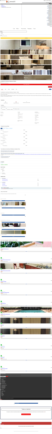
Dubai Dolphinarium (39, 154)
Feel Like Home (2, 325)
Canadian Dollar (49, 8)
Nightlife (2, 393)
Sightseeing (2, 394)
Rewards (31, 28)
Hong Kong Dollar (49, 12)
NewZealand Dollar (49, 10)
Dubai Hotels (2, 5)
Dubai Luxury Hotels (3, 386)
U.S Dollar (50, 3)
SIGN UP (7, 376)
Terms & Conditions (3, 380)
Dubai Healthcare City (28, 154)
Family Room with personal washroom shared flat (5, 270)
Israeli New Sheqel (49, 13)
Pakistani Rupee (49, 25)
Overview (2, 89)
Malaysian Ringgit (49, 17)
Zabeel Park (35, 154)
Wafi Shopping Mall (32, 154)
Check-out (2, 32)
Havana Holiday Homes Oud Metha (4, 368)
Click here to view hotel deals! (26, 414)
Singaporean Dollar (49, 20)
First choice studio (2, 227)
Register (50, 0)
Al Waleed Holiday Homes (3, 303)
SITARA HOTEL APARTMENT (3, 281)
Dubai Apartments (3, 388)
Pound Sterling (50, 5)
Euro (51, 4)
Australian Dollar (49, 6)
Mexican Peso (49, 16)
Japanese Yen (50, 15)
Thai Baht (50, 21)
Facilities (9, 89)
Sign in (48, 0)
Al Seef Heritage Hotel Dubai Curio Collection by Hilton (5, 220)
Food (1, 392)
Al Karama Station (3, 184)
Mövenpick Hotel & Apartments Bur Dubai (5, 292)
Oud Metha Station (3, 6)
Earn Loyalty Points (3, 382)
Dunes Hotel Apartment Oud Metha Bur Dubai (5, 314)
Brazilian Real (50, 7)
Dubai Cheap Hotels (3, 387)
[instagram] (1, 399)
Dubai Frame (24, 154)
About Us (2, 379)
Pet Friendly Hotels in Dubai (4, 385)
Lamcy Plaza (16, 154)
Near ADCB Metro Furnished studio (4, 234)
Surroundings (12, 89)
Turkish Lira (50, 22)
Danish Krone (50, 11)
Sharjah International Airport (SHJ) (5, 180)
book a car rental (4, 188)
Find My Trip (45, 0)
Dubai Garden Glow (49, 154)
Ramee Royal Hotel (2, 357)
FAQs (16, 89)
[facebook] (0, 399)
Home (14, 28)
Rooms (5, 89)
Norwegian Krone (49, 18)
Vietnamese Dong (49, 23)
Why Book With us (3, 381)
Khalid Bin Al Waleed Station (4, 185)
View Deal (13, 200)
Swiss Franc (50, 9)
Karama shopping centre (20, 154)
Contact (35, 28)
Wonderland (45, 154)
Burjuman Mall (42, 154)
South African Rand (49, 24)
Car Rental (25, 28)
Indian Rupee (50, 14)
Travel (2, 395)
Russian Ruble (50, 19)
